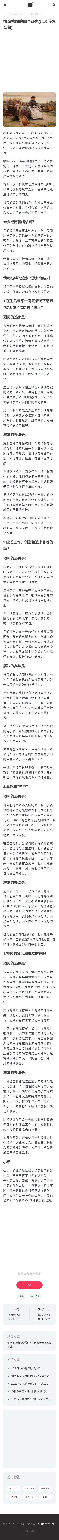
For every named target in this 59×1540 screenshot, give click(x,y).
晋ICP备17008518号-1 (46, 1524)
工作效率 (29, 1497)
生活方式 (14, 1489)
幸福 (22, 1296)
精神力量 (35, 1296)
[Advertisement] (29, 63)
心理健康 (14, 1497)
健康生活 (45, 1489)
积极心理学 (29, 1489)
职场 (45, 1497)
